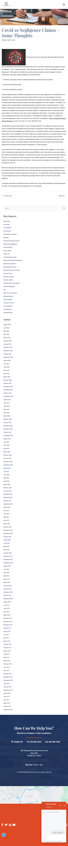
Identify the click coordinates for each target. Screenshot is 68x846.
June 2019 (7, 572)
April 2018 (6, 612)
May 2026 (6, 331)
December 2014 (8, 677)
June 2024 (7, 406)
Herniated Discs (8, 247)
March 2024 (7, 416)
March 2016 (7, 661)
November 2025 (8, 351)
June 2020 (7, 543)
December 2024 (8, 386)
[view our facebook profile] (2, 824)
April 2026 (6, 334)
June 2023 (7, 445)
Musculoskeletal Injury (10, 267)
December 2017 (8, 621)
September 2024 (8, 396)
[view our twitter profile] (6, 824)
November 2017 (8, 625)
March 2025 (7, 377)
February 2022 (8, 488)
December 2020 (8, 530)
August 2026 (7, 324)
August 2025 (7, 360)
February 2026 (8, 341)
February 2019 (8, 586)
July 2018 (6, 605)
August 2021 (7, 507)
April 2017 (6, 638)
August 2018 (7, 602)
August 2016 (7, 651)
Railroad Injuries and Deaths (12, 283)
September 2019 (8, 563)
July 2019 (6, 569)
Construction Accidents (10, 234)
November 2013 (8, 690)
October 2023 (7, 432)
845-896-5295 (35, 742)
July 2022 (6, 471)
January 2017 (7, 647)
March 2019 (7, 582)
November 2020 (8, 533)
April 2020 (6, 550)
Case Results (7, 231)
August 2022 (7, 468)
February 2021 (8, 527)
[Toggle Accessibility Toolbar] (4, 835)
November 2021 (8, 497)
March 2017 (7, 641)
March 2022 (7, 484)
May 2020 (6, 546)
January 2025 (7, 383)
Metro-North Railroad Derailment (13, 260)
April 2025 (6, 373)
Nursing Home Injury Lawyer (12, 270)
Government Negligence (10, 244)
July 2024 (6, 403)
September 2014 (8, 680)
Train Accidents (8, 299)
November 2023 (8, 429)
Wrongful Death (8, 312)
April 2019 (6, 579)
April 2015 (6, 670)
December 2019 (8, 556)
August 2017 (7, 631)
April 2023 (6, 448)
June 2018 (7, 608)
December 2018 (8, 592)
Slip (5, 290)
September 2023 (8, 435)
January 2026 (7, 344)
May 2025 (6, 370)
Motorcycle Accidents (10, 264)
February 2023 (8, 455)
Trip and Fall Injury (9, 303)
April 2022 (6, 481)
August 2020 (7, 540)
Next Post (62, 196)
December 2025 (8, 347)
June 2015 (7, 667)
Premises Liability (9, 277)
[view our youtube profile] (14, 824)
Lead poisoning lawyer (10, 257)
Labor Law (6, 254)
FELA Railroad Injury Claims (11, 241)
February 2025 (8, 380)
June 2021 (7, 514)
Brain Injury (7, 221)
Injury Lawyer (11, 40)
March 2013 (7, 703)
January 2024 (7, 422)
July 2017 (6, 634)
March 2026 (7, 337)
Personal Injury (8, 273)
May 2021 (6, 517)
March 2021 (7, 524)
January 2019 (7, 589)
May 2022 (6, 478)
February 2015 (8, 674)
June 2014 (7, 683)
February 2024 (8, 419)
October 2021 (7, 501)
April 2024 (6, 413)
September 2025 (8, 357)
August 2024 (7, 399)
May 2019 (6, 576)
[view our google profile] (10, 824)
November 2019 (8, 559)
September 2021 (8, 504)
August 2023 (7, 439)
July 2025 (6, 364)
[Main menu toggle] (63, 4)
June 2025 (7, 367)
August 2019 (7, 566)
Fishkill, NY (18, 742)
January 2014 (7, 687)
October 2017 (7, 628)
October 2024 (7, 393)
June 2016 (7, 654)
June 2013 (7, 696)
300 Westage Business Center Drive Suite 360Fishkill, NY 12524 (34, 753)
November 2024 (8, 390)
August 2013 (7, 693)
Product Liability (8, 280)
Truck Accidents (8, 306)
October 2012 (7, 706)
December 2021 (8, 494)
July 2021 (6, 510)
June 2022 (7, 475)
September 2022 (8, 465)
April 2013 (6, 700)
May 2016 (6, 657)
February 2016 (8, 664)
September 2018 (8, 599)
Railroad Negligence (9, 286)
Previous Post (7, 196)
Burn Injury (7, 224)
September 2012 (8, 709)
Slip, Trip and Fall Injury (10, 293)
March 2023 (7, 452)
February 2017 (8, 644)
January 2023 (7, 458)
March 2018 (7, 615)
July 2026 (6, 328)
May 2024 (6, 409)
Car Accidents (7, 228)
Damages (4, 40)
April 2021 (6, 520)
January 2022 (7, 491)
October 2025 (7, 354)
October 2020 (7, 537)
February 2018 (8, 618)
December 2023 (8, 426)
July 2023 (6, 442)
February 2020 (8, 553)
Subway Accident (8, 296)
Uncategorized (8, 309)
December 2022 (8, 461)
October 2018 (7, 595)
